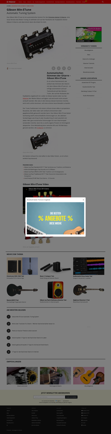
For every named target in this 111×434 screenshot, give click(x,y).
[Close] (83, 199)
